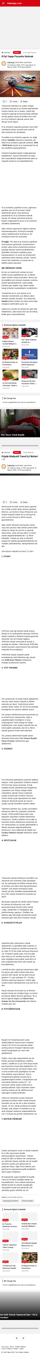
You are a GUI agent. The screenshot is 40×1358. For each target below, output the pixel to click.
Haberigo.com (14, 3)
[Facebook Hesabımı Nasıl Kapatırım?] (30, 358)
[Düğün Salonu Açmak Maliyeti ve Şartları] (10, 337)
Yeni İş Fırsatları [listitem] (27, 1201)
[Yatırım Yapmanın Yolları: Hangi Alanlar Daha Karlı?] (10, 1241)
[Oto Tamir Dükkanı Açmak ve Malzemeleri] (30, 337)
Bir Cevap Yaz (10, 398)
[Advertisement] (20, 28)
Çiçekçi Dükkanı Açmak (12, 833)
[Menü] (4, 3)
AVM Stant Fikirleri (13, 660)
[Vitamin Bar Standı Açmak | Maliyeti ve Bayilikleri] (30, 1221)
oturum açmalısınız (28, 402)
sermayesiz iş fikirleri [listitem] (10, 1201)
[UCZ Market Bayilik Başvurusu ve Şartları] (30, 1241)
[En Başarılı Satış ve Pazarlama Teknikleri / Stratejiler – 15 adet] (10, 358)
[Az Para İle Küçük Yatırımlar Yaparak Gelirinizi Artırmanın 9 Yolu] (10, 379)
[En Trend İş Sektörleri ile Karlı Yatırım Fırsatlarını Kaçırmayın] (10, 1221)
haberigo (11, 62)
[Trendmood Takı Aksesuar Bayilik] (10, 1262)
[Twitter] (23, 1338)
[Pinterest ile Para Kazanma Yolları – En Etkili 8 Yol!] (30, 379)
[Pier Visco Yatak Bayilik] (20, 423)
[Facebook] (16, 1338)
